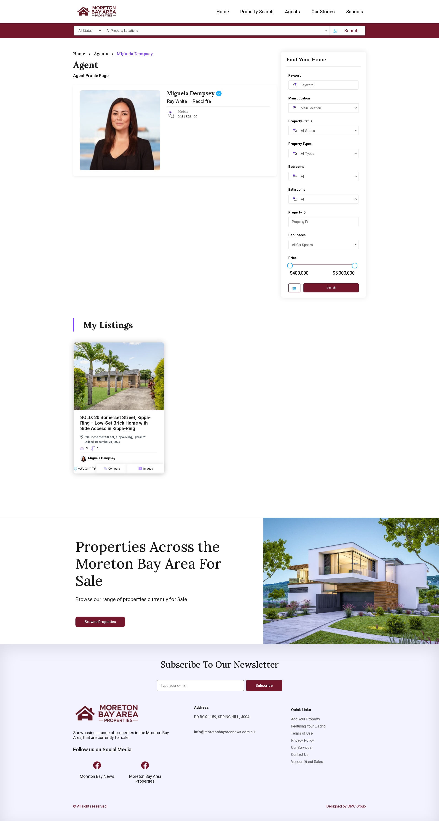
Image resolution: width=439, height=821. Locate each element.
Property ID (297, 212)
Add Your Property (305, 719)
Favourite (86, 468)
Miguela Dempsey (191, 93)
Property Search (256, 11)
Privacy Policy (302, 740)
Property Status (300, 121)
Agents (292, 11)
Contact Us (299, 754)
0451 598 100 (187, 117)
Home (223, 11)
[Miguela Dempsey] (120, 130)
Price (292, 258)
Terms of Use (302, 733)
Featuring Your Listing (308, 726)
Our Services (301, 747)
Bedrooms (296, 166)
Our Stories (323, 11)
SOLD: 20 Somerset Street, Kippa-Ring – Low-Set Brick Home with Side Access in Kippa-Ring (115, 423)
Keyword (295, 75)
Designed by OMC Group (346, 806)
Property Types (300, 144)
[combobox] (89, 30)
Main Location (299, 98)
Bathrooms (296, 189)
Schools (354, 11)
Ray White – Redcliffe (189, 101)
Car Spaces (297, 235)
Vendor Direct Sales (307, 761)
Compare (114, 468)
